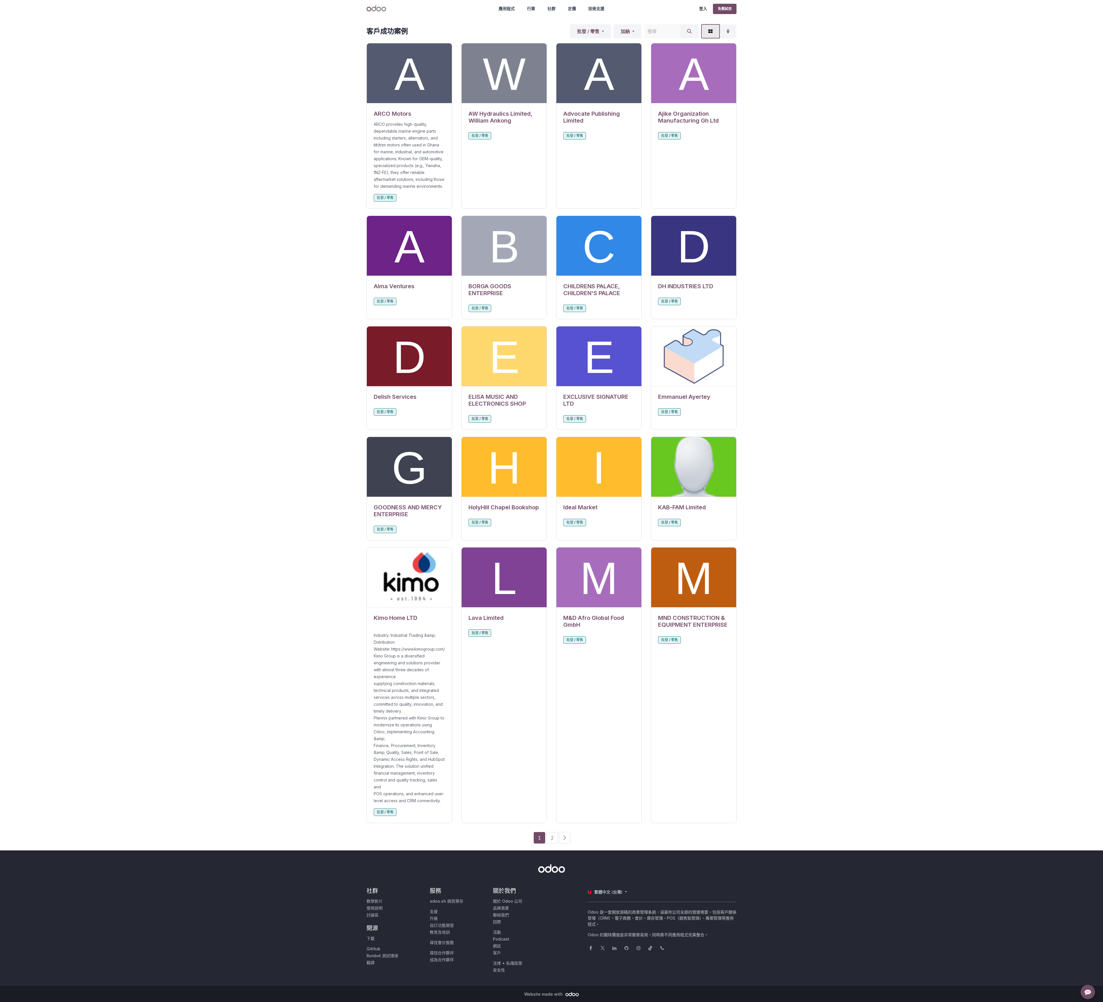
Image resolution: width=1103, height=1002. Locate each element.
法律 (497, 963)
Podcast (501, 939)
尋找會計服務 (442, 942)
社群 (551, 8)
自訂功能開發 (442, 925)
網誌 (497, 945)
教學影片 (375, 901)
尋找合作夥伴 (442, 952)
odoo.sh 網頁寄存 (446, 901)
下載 (371, 938)
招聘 (497, 921)
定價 (572, 8)
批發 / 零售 (588, 31)
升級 (434, 918)
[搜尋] (689, 31)
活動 (497, 932)
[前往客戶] (409, 73)
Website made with (544, 994)
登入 (703, 8)
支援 (434, 911)
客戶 (497, 952)
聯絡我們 (501, 914)
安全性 (499, 970)
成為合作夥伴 (442, 959)
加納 (625, 31)
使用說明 (375, 908)
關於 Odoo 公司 (507, 901)
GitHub (373, 948)
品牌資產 (501, 908)
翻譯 (371, 962)
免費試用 (725, 9)
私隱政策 (514, 963)
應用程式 (507, 8)
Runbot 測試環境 (382, 955)
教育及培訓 (440, 932)
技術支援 (596, 8)
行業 (531, 8)
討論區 (373, 914)
